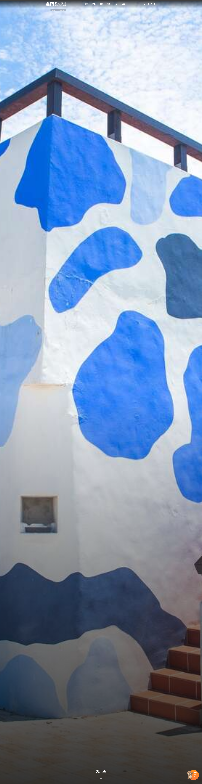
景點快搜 (62, 10)
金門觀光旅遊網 (56, 4)
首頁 (54, 10)
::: (46, 1)
